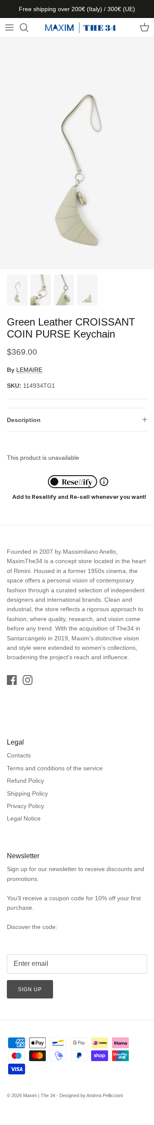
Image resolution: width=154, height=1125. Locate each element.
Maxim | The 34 (39, 1095)
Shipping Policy (27, 793)
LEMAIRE (29, 369)
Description (24, 419)
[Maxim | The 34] (80, 27)
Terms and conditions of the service (55, 768)
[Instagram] (28, 680)
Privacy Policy (25, 805)
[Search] (28, 27)
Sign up (30, 989)
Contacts (19, 755)
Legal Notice (24, 818)
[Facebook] (12, 680)
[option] (77, 153)
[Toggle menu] (9, 27)
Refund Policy (25, 780)
